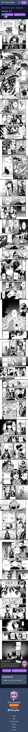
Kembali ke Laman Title (14, 15)
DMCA (14, 724)
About (14, 716)
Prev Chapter (9, 14)
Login (24, 2)
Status (14, 727)
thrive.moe (7, 2)
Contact (14, 730)
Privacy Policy (14, 721)
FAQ (14, 718)
